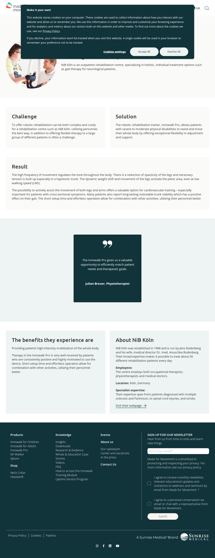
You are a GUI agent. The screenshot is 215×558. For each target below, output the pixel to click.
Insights (61, 442)
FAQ (58, 467)
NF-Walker (17, 454)
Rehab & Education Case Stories (72, 456)
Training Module (66, 475)
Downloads (63, 446)
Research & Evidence (69, 450)
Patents (51, 535)
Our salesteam (110, 449)
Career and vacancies (115, 453)
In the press (108, 457)
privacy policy (192, 467)
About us (107, 442)
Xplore (14, 458)
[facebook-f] (103, 546)
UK (198, 8)
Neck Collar (18, 473)
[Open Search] (207, 8)
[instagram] (97, 546)
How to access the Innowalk (74, 471)
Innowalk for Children (24, 442)
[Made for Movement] (19, 8)
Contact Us (108, 464)
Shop (13, 466)
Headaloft (16, 477)
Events (105, 435)
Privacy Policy (51, 31)
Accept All (144, 51)
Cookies (36, 535)
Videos (60, 463)
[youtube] (117, 546)
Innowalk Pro (19, 450)
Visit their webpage (129, 406)
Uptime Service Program (72, 479)
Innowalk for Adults (23, 446)
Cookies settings (114, 52)
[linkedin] (110, 546)
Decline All (174, 51)
